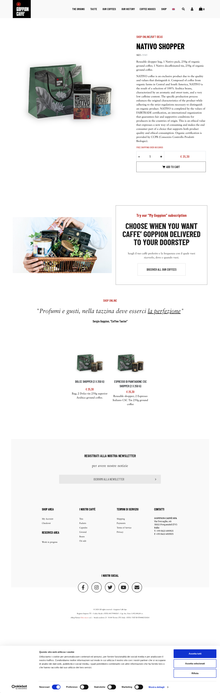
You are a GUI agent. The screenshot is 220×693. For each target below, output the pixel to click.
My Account (47, 519)
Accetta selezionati (195, 663)
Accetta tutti (195, 653)
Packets (82, 523)
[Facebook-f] (83, 587)
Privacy (120, 532)
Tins (81, 519)
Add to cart (173, 167)
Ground (83, 532)
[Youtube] (123, 587)
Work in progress (49, 542)
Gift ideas (157, 37)
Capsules (83, 528)
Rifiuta (195, 673)
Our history (128, 9)
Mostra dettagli (157, 687)
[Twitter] (110, 587)
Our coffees (109, 9)
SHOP (164, 9)
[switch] (84, 687)
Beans (82, 537)
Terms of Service (124, 528)
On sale (82, 541)
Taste (93, 9)
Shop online (143, 37)
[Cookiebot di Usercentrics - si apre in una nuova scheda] (19, 687)
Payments (121, 523)
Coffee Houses (148, 9)
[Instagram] (96, 587)
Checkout (46, 523)
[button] (162, 269)
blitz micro (84, 618)
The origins (78, 9)
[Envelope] (137, 587)
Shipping (121, 519)
